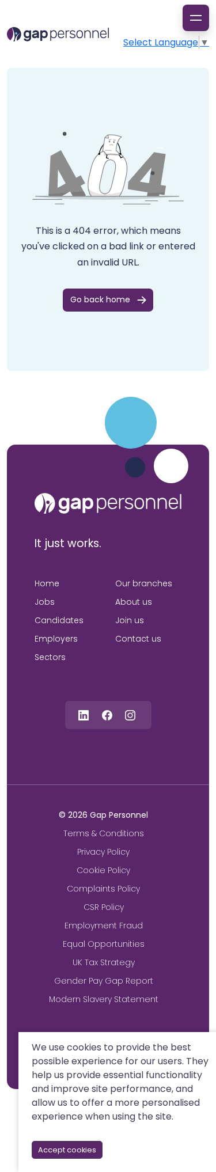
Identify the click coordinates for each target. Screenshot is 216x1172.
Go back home (100, 299)
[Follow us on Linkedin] (83, 714)
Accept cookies (67, 1150)
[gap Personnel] (58, 34)
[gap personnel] (108, 503)
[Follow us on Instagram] (130, 714)
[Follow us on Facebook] (107, 714)
